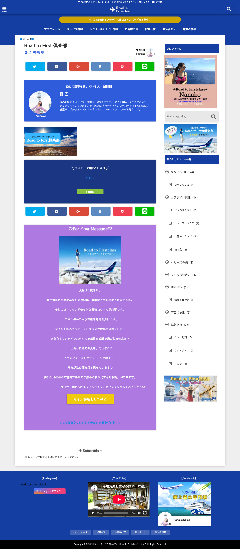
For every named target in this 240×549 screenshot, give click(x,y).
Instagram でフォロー (51, 491)
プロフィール (52, 29)
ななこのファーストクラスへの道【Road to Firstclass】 (112, 544)
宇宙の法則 (178, 312)
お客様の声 (131, 29)
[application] (119, 499)
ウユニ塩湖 (180, 337)
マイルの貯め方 (181, 275)
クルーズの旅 (179, 262)
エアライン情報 (181, 197)
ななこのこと (181, 184)
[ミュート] (139, 513)
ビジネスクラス (183, 210)
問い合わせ (169, 29)
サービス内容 (75, 29)
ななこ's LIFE (180, 172)
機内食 (178, 249)
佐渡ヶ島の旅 (181, 299)
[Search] (214, 117)
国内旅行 (176, 287)
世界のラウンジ (183, 236)
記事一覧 (150, 29)
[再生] (93, 513)
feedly (91, 191)
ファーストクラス (184, 223)
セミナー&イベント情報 (104, 29)
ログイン (57, 457)
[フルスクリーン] (145, 513)
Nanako (140, 53)
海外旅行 (176, 325)
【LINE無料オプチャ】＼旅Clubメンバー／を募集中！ (121, 19)
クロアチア (180, 350)
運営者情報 (189, 29)
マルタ (178, 363)
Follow (90, 178)
